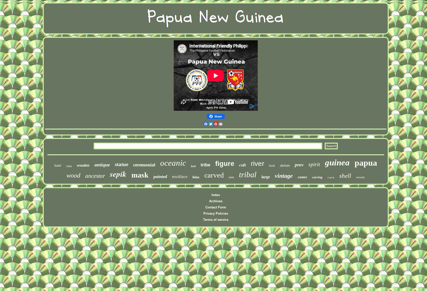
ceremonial (144, 164)
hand (57, 165)
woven (360, 177)
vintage (284, 176)
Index (216, 195)
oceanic (173, 162)
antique (102, 164)
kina (195, 177)
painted (160, 176)
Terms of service (215, 220)
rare (330, 177)
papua (366, 162)
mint (231, 177)
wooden (83, 165)
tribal (247, 174)
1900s (69, 166)
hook (272, 165)
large (265, 177)
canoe (302, 177)
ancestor (95, 176)
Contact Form (215, 207)
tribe (205, 164)
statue (121, 164)
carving (317, 177)
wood (73, 175)
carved (214, 175)
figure (224, 163)
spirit (314, 164)
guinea (337, 162)
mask (140, 175)
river (257, 163)
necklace (180, 176)
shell (345, 175)
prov (299, 164)
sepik (118, 173)
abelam (285, 165)
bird (193, 166)
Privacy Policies (215, 213)
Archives (215, 201)
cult (242, 165)
